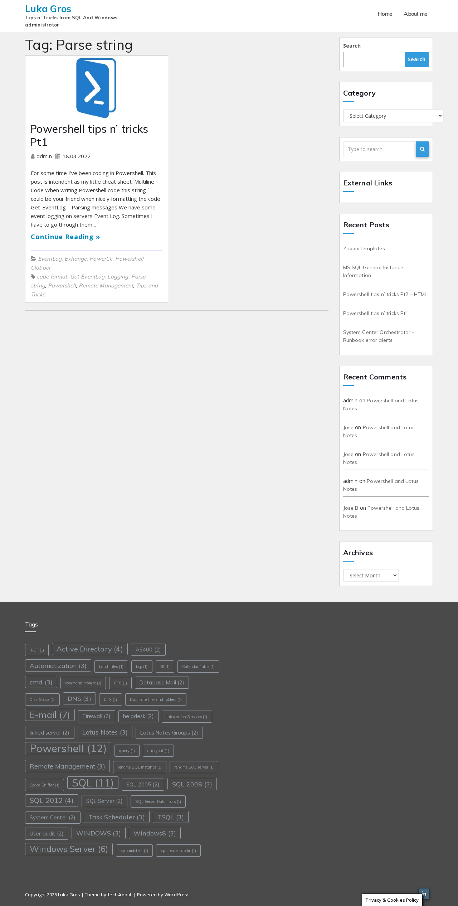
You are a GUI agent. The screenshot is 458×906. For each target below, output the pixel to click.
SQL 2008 (192, 784)
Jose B (351, 508)
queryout (158, 750)
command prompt (83, 682)
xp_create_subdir (178, 850)
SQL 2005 (143, 784)
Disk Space (42, 699)
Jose (348, 427)
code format (52, 276)
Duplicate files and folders (156, 699)
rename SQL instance (140, 767)
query (127, 750)
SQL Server (104, 801)
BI (165, 666)
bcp (142, 666)
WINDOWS (98, 833)
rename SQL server (194, 767)
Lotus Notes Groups (169, 732)
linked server (50, 732)
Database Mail (162, 682)
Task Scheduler (116, 817)
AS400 (148, 649)
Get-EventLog (87, 276)
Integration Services (187, 716)
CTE (120, 682)
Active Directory (90, 648)
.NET (37, 650)
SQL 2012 (52, 800)
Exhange (75, 258)
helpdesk (138, 716)
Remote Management (106, 285)
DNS (79, 698)
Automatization (58, 665)
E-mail (50, 714)
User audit (47, 833)
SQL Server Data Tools (158, 801)
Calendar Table (198, 666)
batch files (111, 666)
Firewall (97, 716)
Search (352, 45)
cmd (41, 682)
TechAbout (119, 894)
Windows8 (154, 833)
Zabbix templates (364, 248)
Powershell (62, 285)
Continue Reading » (65, 236)
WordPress (177, 894)
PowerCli (100, 258)
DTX (110, 699)
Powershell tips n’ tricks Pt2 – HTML (385, 294)
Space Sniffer (44, 785)
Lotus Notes (105, 732)
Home (385, 13)
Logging (117, 276)
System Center (53, 817)
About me (415, 13)
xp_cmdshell (134, 850)
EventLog (50, 258)
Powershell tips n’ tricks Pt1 (89, 135)
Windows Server (69, 849)
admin (44, 156)
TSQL (170, 817)
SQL (93, 782)
